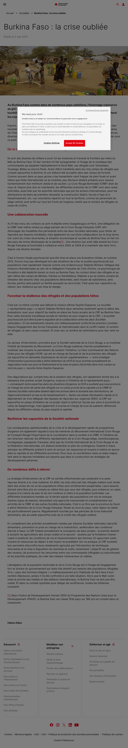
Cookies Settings (52, 143)
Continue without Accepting (97, 111)
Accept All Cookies (74, 143)
